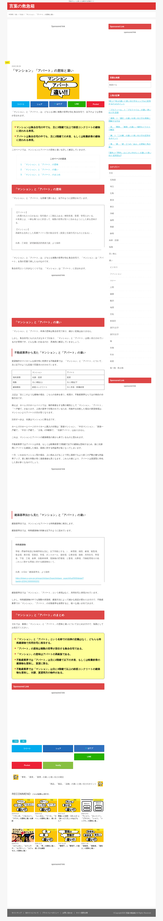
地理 (112, 307)
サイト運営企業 (82, 913)
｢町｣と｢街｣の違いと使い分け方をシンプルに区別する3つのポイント (129, 102)
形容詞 (113, 321)
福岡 (112, 220)
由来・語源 (114, 240)
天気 (112, 314)
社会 (16, 741)
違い (23, 741)
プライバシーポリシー (50, 913)
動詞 (112, 301)
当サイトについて (32, 913)
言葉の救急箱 (22, 6)
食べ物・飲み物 (116, 368)
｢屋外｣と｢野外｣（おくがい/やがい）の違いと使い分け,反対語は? (129, 154)
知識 (111, 247)
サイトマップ (17, 913)
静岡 (112, 234)
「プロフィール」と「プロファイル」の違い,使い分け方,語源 (129, 111)
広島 (112, 193)
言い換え (113, 254)
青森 (112, 227)
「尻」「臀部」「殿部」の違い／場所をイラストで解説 (129, 128)
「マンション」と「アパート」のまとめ (40, 175)
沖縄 (112, 213)
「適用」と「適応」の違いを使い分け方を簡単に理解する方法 (129, 119)
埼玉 (112, 186)
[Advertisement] (58, 46)
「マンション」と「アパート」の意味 (39, 164)
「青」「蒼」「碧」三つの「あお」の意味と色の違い (129, 145)
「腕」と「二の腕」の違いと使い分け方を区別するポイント (129, 137)
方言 (111, 173)
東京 (112, 207)
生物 (112, 348)
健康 (112, 294)
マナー (113, 281)
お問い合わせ (67, 913)
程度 (112, 361)
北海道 (113, 180)
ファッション (115, 274)
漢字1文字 (114, 328)
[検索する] (149, 84)
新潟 (112, 200)
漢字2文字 (114, 334)
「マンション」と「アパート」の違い (39, 169)
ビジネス (114, 267)
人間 (112, 287)
